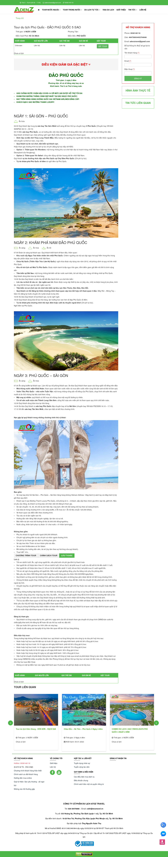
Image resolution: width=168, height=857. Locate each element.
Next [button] (156, 722)
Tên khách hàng (131, 52)
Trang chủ (20, 18)
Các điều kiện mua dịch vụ (84, 776)
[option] (36, 721)
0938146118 (69, 2)
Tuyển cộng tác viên (82, 767)
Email (127, 61)
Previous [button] (10, 722)
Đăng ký (138, 78)
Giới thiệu (121, 9)
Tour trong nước (72, 9)
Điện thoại (129, 69)
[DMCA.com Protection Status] (84, 853)
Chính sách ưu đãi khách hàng (26, 774)
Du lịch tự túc (91, 9)
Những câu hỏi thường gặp (24, 789)
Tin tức (132, 9)
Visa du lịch (108, 9)
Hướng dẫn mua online (23, 778)
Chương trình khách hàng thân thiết (28, 770)
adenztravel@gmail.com (53, 2)
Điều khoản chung (81, 780)
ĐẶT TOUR (102, 46)
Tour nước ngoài (50, 9)
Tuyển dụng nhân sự (82, 763)
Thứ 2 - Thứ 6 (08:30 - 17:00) (31, 2)
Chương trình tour (26, 555)
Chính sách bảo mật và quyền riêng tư (89, 784)
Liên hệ (142, 9)
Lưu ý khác (67, 555)
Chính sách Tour (48, 555)
